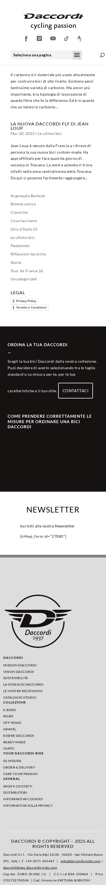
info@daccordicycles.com (81, 861)
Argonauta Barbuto (28, 195)
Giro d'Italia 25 (24, 229)
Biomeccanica (23, 204)
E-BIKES (9, 710)
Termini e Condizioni (31, 307)
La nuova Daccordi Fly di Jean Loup (50, 126)
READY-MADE (14, 742)
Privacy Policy (26, 301)
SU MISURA (12, 761)
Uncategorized (24, 279)
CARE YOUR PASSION (20, 774)
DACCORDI (13, 658)
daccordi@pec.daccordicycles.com (30, 867)
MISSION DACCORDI (20, 665)
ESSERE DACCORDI (18, 736)
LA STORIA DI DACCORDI (23, 684)
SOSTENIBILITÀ (15, 678)
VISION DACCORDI (18, 672)
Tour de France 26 (27, 270)
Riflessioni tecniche (28, 254)
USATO (8, 748)
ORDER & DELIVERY (19, 767)
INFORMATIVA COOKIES (23, 799)
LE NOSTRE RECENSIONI (23, 691)
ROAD (8, 716)
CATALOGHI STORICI (20, 697)
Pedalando (20, 245)
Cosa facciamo (24, 220)
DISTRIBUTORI (15, 792)
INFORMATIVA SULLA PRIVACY (28, 805)
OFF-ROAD (12, 723)
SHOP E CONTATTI (18, 786)
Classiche (19, 212)
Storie (16, 262)
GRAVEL (9, 729)
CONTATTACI (76, 390)
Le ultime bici (50, 133)
